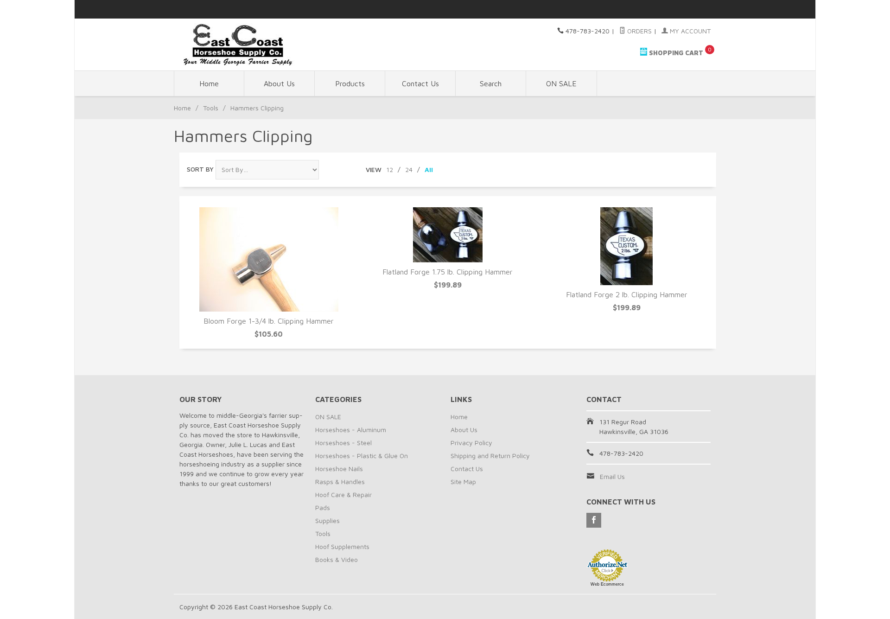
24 (409, 169)
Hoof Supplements (342, 546)
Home (209, 83)
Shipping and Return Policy (490, 455)
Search (491, 83)
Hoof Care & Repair (343, 494)
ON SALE (561, 83)
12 (389, 169)
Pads (322, 507)
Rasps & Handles (340, 481)
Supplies (327, 520)
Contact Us (420, 83)
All (429, 169)
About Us (279, 83)
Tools (210, 108)
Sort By (200, 169)
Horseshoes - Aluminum (350, 430)
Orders (638, 31)
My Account (689, 31)
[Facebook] (593, 520)
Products (350, 83)
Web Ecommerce (607, 584)
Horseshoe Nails (339, 468)
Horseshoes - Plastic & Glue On (361, 455)
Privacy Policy (471, 443)
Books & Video (336, 559)
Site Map (463, 481)
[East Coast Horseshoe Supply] (264, 44)
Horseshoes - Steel (343, 443)
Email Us (612, 476)
